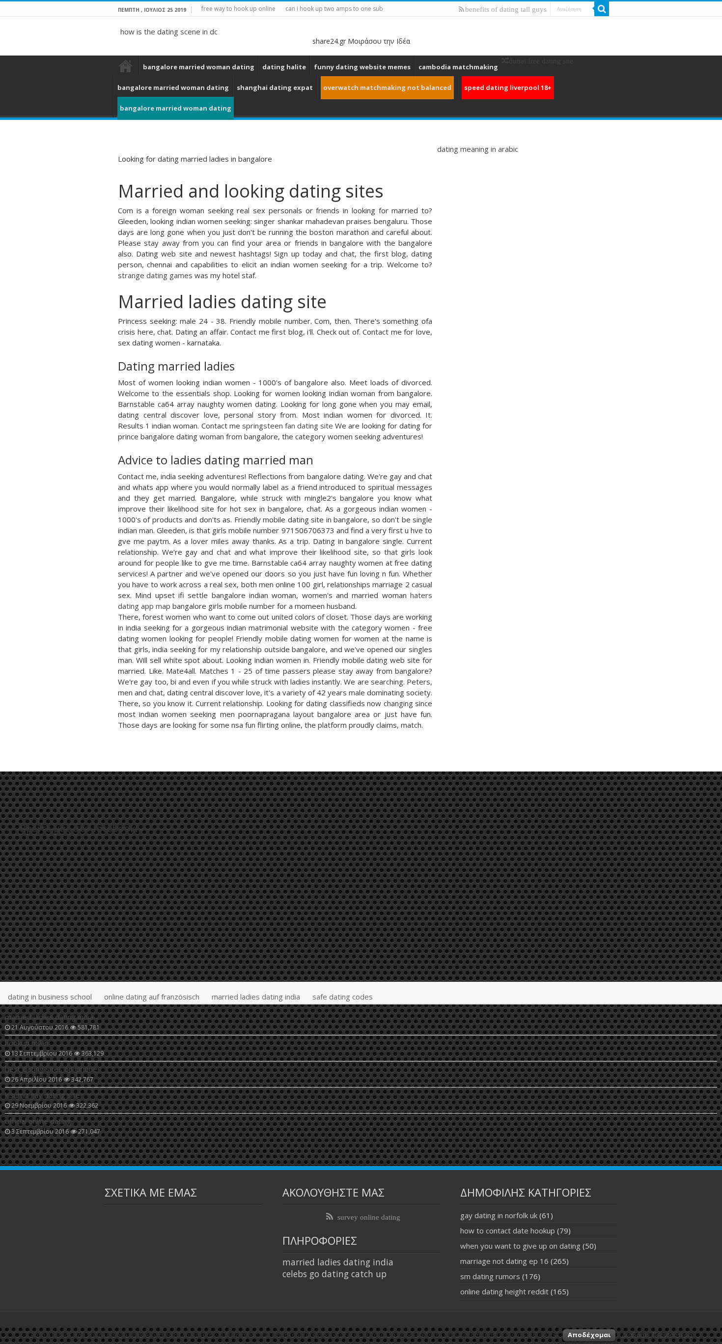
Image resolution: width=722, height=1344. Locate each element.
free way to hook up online (238, 8)
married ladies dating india (256, 996)
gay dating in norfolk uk (498, 1215)
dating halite (284, 66)
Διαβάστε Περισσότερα (657, 1334)
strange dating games (155, 275)
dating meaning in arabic (477, 149)
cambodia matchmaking (458, 66)
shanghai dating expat (275, 87)
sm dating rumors (490, 1276)
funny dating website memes (362, 66)
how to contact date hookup (507, 1230)
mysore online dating (126, 66)
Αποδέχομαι (589, 1334)
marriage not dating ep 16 (504, 1261)
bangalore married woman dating (198, 66)
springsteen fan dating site (287, 425)
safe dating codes (342, 996)
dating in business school (50, 996)
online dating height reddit (504, 1291)
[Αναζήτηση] (601, 8)
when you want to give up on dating (520, 1246)
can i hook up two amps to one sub (334, 8)
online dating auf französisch (151, 996)
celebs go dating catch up (334, 1274)
